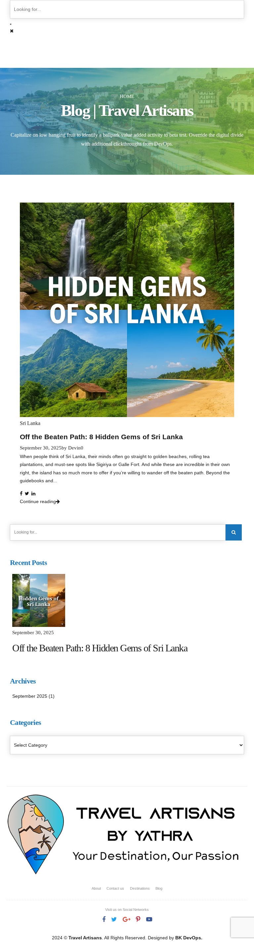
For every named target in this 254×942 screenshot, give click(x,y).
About (96, 888)
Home (127, 96)
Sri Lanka (30, 423)
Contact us (115, 888)
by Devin (71, 447)
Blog (158, 888)
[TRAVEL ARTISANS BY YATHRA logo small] (124, 835)
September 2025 (29, 696)
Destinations (140, 888)
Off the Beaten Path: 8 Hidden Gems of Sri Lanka (101, 437)
